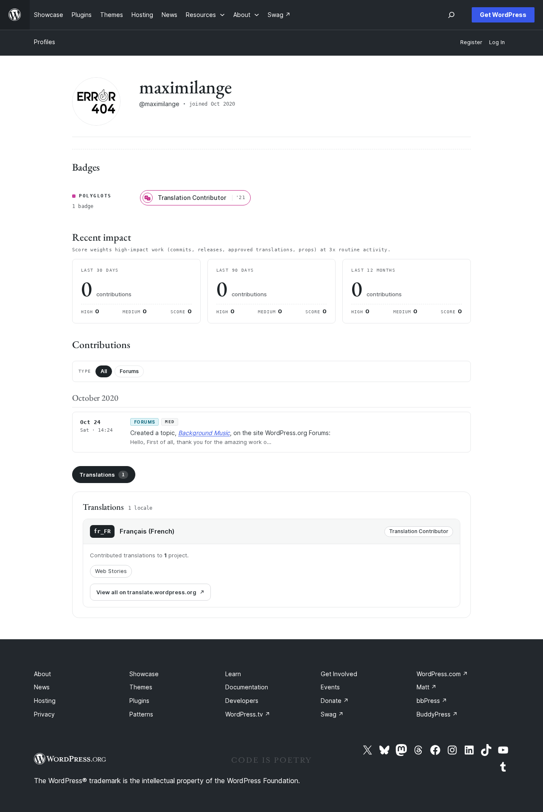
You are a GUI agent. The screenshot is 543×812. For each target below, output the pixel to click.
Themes (140, 687)
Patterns (141, 714)
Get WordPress (503, 14)
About (42, 673)
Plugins (139, 700)
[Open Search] (451, 15)
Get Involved (339, 673)
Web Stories (111, 571)
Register (471, 42)
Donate (335, 700)
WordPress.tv (247, 714)
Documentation (246, 687)
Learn (233, 673)
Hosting (45, 700)
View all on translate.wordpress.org (146, 592)
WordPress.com (442, 673)
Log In (497, 42)
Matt (427, 687)
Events (330, 687)
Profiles (44, 41)
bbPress (432, 700)
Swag (332, 714)
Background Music (204, 432)
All (104, 371)
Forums (129, 371)
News (42, 687)
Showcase (144, 673)
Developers (241, 700)
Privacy (44, 714)
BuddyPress (437, 714)
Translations (102, 474)
